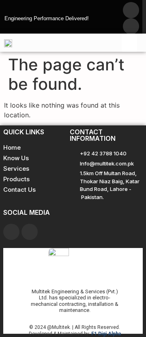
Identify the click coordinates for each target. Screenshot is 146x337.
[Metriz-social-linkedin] (131, 26)
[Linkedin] (29, 232)
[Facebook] (11, 232)
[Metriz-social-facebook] (131, 10)
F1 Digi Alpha (106, 334)
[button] (129, 43)
